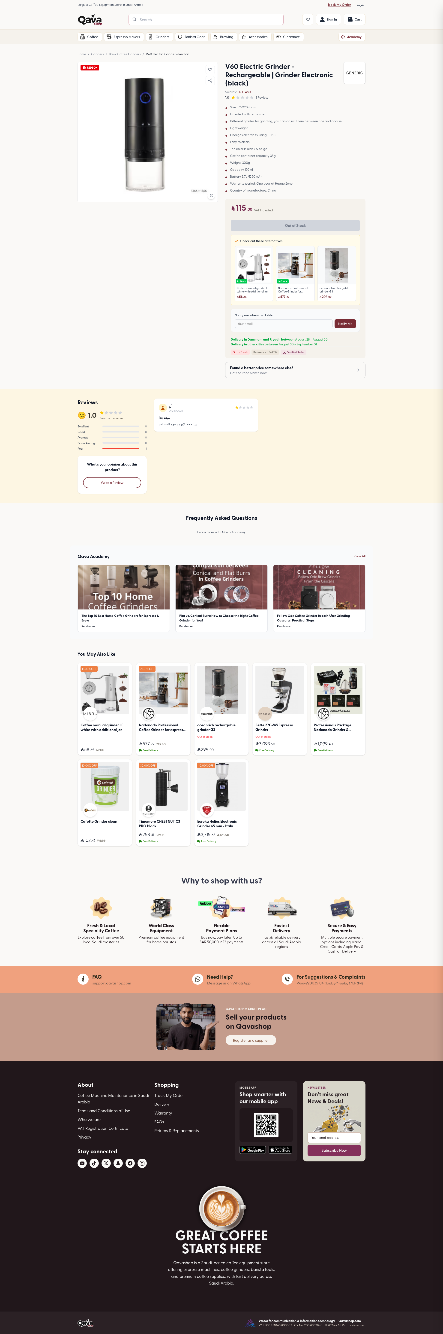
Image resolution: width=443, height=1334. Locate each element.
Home (82, 54)
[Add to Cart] (124, 749)
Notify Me (345, 323)
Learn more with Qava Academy (221, 532)
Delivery (161, 1104)
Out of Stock (295, 225)
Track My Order (339, 4)
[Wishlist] (307, 19)
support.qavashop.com (111, 982)
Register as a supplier (251, 1040)
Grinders (97, 54)
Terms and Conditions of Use (104, 1110)
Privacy (84, 1137)
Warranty (163, 1113)
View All (359, 556)
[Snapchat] (118, 1163)
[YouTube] (82, 1163)
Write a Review (112, 482)
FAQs (159, 1121)
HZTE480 (244, 92)
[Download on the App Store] (280, 1150)
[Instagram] (142, 1163)
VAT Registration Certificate (103, 1128)
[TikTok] (94, 1163)
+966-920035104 (310, 982)
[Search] (134, 19)
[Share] (210, 80)
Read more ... (89, 626)
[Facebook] (130, 1163)
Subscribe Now (334, 1150)
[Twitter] (106, 1163)
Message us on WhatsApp (229, 982)
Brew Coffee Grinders (125, 54)
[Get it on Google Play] (252, 1150)
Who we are (89, 1119)
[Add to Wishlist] (210, 69)
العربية (360, 4)
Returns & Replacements (176, 1130)
